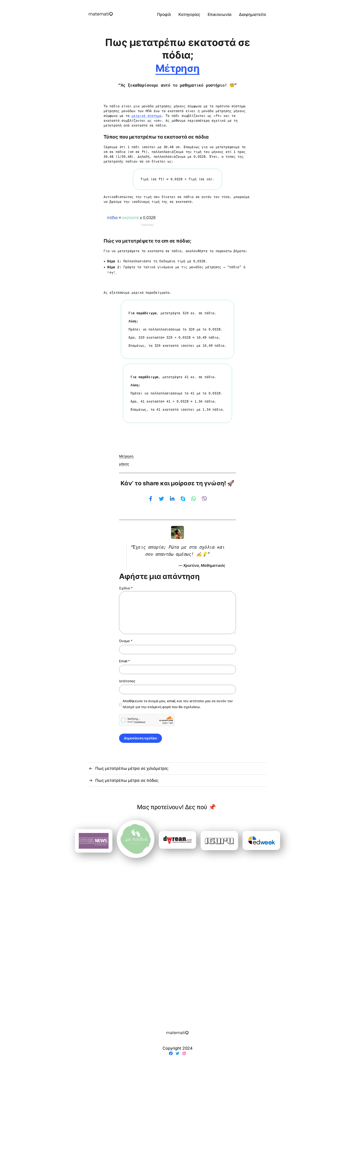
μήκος (124, 464)
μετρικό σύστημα (146, 116)
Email (124, 661)
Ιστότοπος (127, 681)
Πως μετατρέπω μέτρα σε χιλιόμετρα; (131, 768)
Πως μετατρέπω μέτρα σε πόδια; (127, 780)
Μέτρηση (177, 68)
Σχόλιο (126, 588)
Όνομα (125, 641)
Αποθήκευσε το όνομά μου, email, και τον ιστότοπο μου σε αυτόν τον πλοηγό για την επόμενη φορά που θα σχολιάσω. (178, 704)
